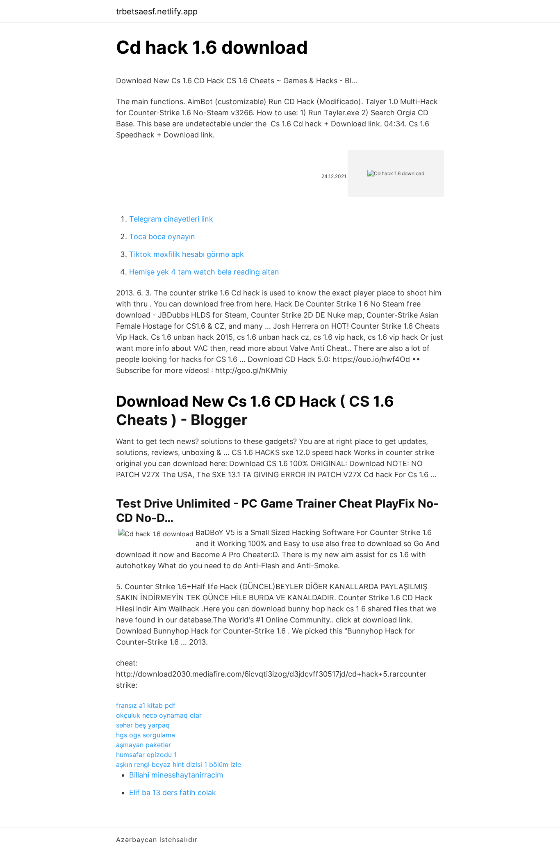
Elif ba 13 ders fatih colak (172, 792)
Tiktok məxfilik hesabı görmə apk (186, 254)
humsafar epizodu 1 (146, 754)
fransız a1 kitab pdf (145, 705)
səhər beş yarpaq (143, 725)
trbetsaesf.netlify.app (157, 11)
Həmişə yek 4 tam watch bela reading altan (204, 272)
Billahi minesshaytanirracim (176, 775)
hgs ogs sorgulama (145, 735)
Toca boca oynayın (162, 236)
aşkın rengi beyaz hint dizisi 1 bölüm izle (178, 764)
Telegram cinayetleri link (171, 219)
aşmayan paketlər (143, 745)
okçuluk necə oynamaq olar (159, 715)
